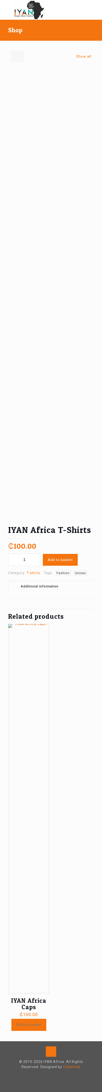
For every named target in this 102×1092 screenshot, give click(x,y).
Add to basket (60, 560)
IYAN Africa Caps (28, 1004)
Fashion (63, 573)
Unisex (80, 573)
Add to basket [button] (28, 1025)
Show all (83, 56)
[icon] (58, 1074)
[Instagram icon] (54, 1074)
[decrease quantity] (13, 560)
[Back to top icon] (51, 1051)
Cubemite (71, 1067)
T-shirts (33, 573)
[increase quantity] (34, 560)
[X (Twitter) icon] (49, 1074)
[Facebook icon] (43, 1074)
